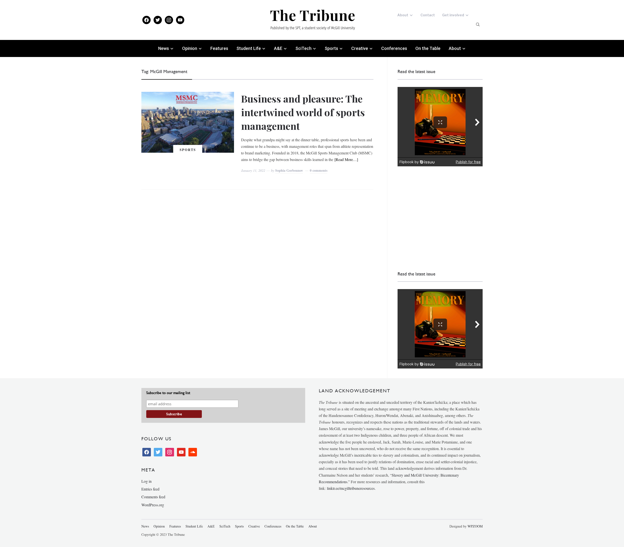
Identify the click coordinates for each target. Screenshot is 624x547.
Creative (359, 48)
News (163, 48)
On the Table (427, 48)
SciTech (303, 48)
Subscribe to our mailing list (168, 392)
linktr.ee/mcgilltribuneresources (351, 488)
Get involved (453, 15)
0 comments (318, 170)
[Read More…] (346, 159)
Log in (146, 481)
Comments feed (153, 496)
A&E (278, 48)
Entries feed (150, 488)
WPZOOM (475, 526)
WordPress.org (152, 504)
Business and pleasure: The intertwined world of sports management (303, 112)
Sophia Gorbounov (289, 170)
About (402, 15)
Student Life (248, 48)
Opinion (189, 48)
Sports (331, 48)
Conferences (394, 48)
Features (219, 48)
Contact (427, 15)
